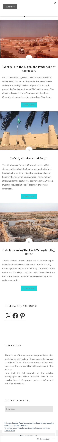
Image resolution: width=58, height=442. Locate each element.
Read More (29, 105)
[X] (8, 315)
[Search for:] (29, 409)
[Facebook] (15, 315)
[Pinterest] (22, 315)
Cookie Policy (10, 430)
